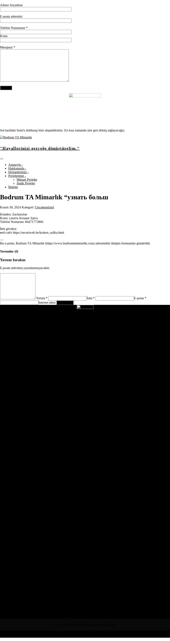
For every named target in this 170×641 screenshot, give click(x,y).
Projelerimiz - (17, 176)
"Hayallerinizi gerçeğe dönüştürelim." (40, 148)
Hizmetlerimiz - (18, 172)
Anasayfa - (15, 164)
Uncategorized (44, 207)
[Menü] (1, 158)
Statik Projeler (26, 183)
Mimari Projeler (27, 179)
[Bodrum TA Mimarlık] (16, 137)
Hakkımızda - (17, 168)
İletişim (13, 187)
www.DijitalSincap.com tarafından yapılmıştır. (85, 624)
